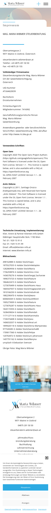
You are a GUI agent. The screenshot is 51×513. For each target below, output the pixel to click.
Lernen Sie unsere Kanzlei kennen (25, 385)
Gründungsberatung (25, 441)
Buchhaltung (25, 444)
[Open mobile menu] (45, 4)
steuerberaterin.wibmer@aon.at (18, 59)
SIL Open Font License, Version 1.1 (29, 197)
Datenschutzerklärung (13, 509)
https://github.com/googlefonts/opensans (23, 158)
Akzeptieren (25, 487)
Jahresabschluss (25, 437)
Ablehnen (25, 495)
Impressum (42, 509)
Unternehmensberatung (25, 451)
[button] (46, 457)
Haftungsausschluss (29, 509)
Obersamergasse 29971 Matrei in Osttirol (25, 419)
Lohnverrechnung (25, 447)
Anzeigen (25, 503)
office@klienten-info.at (20, 247)
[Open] (38, 4)
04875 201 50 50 (25, 425)
